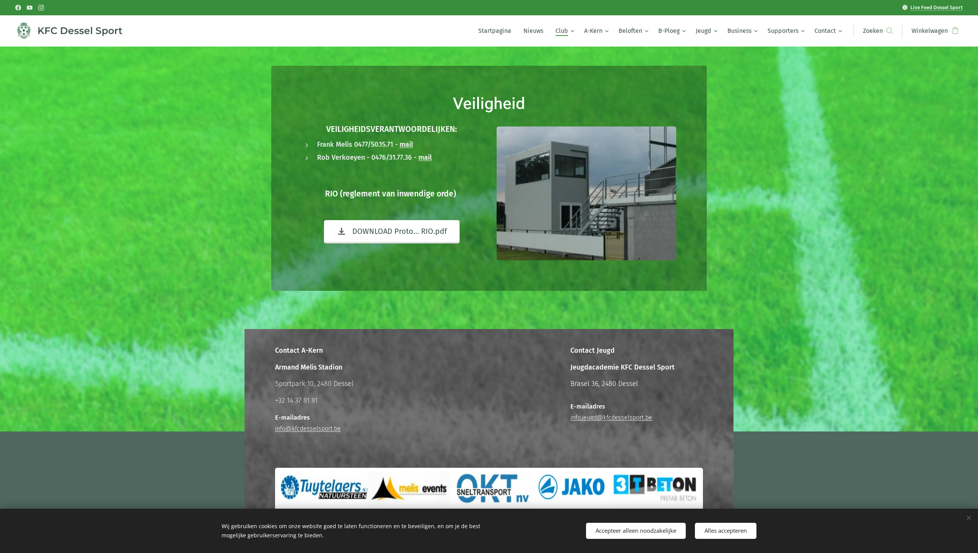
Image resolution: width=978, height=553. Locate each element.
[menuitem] (496, 31)
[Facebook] (18, 7)
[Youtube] (29, 7)
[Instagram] (41, 7)
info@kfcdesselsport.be (308, 428)
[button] (877, 31)
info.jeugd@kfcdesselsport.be (611, 417)
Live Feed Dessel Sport (936, 7)
